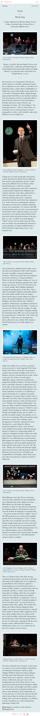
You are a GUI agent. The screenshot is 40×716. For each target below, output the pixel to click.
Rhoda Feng (6, 707)
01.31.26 (35, 6)
